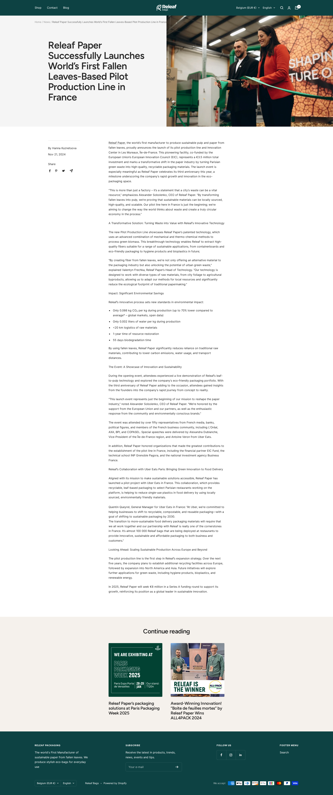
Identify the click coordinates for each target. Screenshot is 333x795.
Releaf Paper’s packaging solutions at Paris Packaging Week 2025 (134, 708)
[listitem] (50, 170)
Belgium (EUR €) (246, 7)
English (267, 7)
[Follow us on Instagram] (231, 755)
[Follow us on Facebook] (221, 755)
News (47, 21)
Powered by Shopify (115, 783)
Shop (38, 7)
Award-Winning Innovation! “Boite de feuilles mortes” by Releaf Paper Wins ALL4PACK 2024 (196, 710)
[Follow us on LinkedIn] (240, 755)
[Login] (289, 7)
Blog (66, 7)
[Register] (177, 767)
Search (284, 752)
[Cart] (296, 7)
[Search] (281, 7)
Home (38, 21)
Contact (52, 7)
